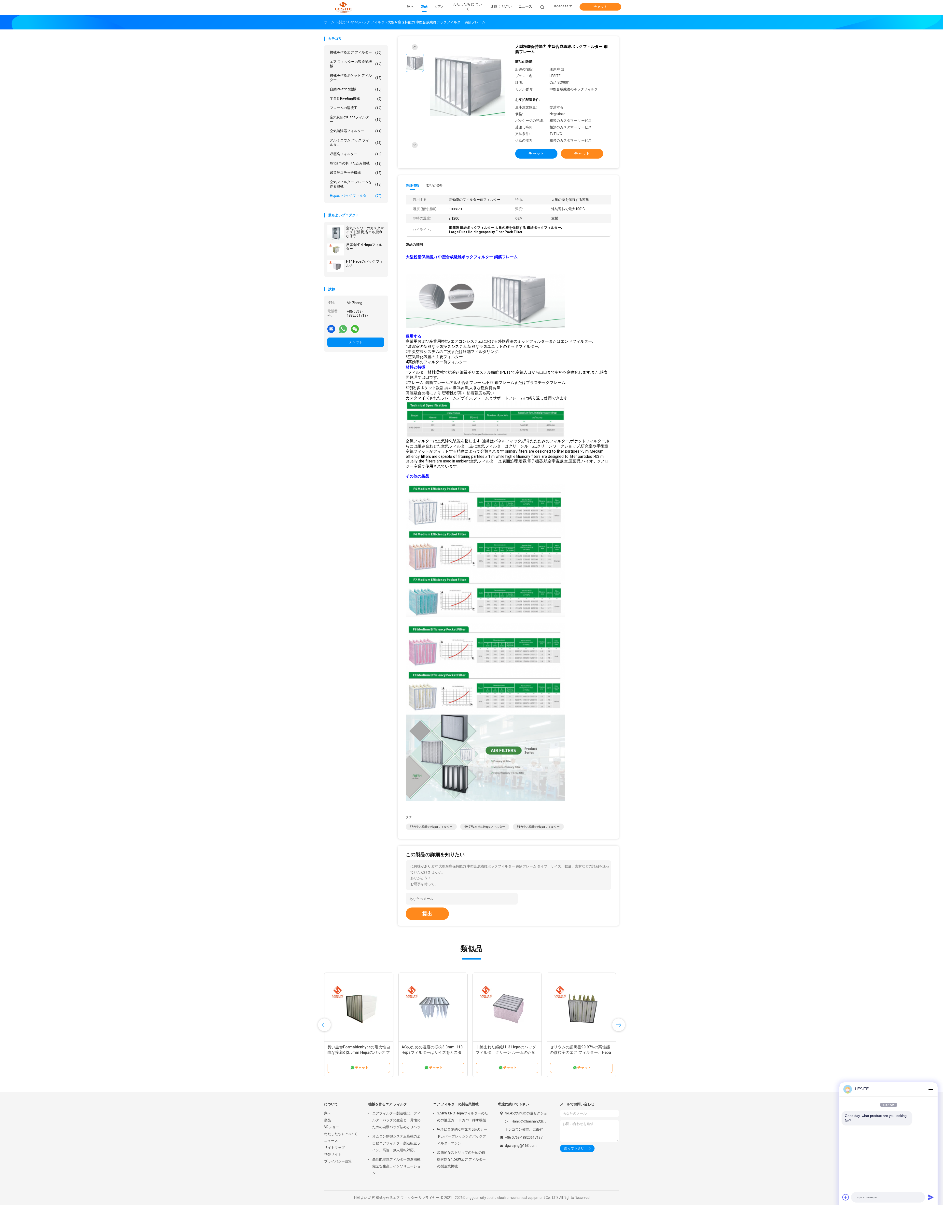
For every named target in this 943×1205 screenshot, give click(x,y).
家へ (327, 1113)
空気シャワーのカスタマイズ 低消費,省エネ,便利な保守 (365, 232)
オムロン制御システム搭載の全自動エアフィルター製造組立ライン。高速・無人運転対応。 (396, 1143)
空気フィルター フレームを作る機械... (356, 184)
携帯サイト (332, 1154)
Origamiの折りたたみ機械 (356, 163)
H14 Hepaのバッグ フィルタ (364, 263)
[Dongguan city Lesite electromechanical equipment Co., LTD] (343, 7)
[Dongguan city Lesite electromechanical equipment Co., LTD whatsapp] (343, 329)
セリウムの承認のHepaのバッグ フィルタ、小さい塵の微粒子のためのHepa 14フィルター (507, 1052)
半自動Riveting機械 (356, 98)
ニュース (331, 1141)
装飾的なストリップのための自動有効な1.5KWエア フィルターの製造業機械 (461, 1159)
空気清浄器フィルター (356, 131)
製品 (327, 1120)
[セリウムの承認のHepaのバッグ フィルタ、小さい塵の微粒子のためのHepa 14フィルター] (507, 1007)
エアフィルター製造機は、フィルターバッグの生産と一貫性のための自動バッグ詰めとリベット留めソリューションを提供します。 (396, 1120)
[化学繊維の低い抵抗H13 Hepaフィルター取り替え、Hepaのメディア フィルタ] (581, 1007)
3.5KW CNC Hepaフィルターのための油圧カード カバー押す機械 (462, 1116)
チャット (600, 7)
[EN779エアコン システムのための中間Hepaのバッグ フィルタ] (358, 1007)
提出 (427, 914)
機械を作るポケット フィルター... (356, 77)
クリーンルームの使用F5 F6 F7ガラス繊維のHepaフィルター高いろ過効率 (433, 1052)
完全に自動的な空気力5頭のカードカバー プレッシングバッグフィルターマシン (462, 1136)
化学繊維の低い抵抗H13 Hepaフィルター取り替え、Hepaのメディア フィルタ (580, 1052)
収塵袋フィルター (356, 154)
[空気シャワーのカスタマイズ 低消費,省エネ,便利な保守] (335, 232)
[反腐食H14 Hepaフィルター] (335, 249)
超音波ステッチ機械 (356, 173)
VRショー (331, 1127)
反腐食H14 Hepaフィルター (364, 247)
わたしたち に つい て (340, 1134)
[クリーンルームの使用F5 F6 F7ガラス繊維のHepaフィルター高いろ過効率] (433, 1007)
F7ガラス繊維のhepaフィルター (431, 826)
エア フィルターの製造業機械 (356, 64)
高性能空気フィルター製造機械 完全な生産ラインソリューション (396, 1166)
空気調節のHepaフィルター (356, 119)
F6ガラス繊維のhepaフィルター (538, 826)
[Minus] (931, 1089)
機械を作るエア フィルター (356, 52)
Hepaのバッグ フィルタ (356, 196)
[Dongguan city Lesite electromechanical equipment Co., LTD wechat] (355, 329)
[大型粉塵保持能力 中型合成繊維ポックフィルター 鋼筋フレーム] (467, 85)
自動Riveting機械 (356, 89)
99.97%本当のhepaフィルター (484, 826)
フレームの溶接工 (356, 108)
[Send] (931, 1197)
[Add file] (845, 1197)
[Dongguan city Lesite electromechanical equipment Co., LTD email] (331, 329)
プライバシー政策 (338, 1161)
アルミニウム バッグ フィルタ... (356, 142)
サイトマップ (334, 1148)
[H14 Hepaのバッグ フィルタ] (335, 266)
